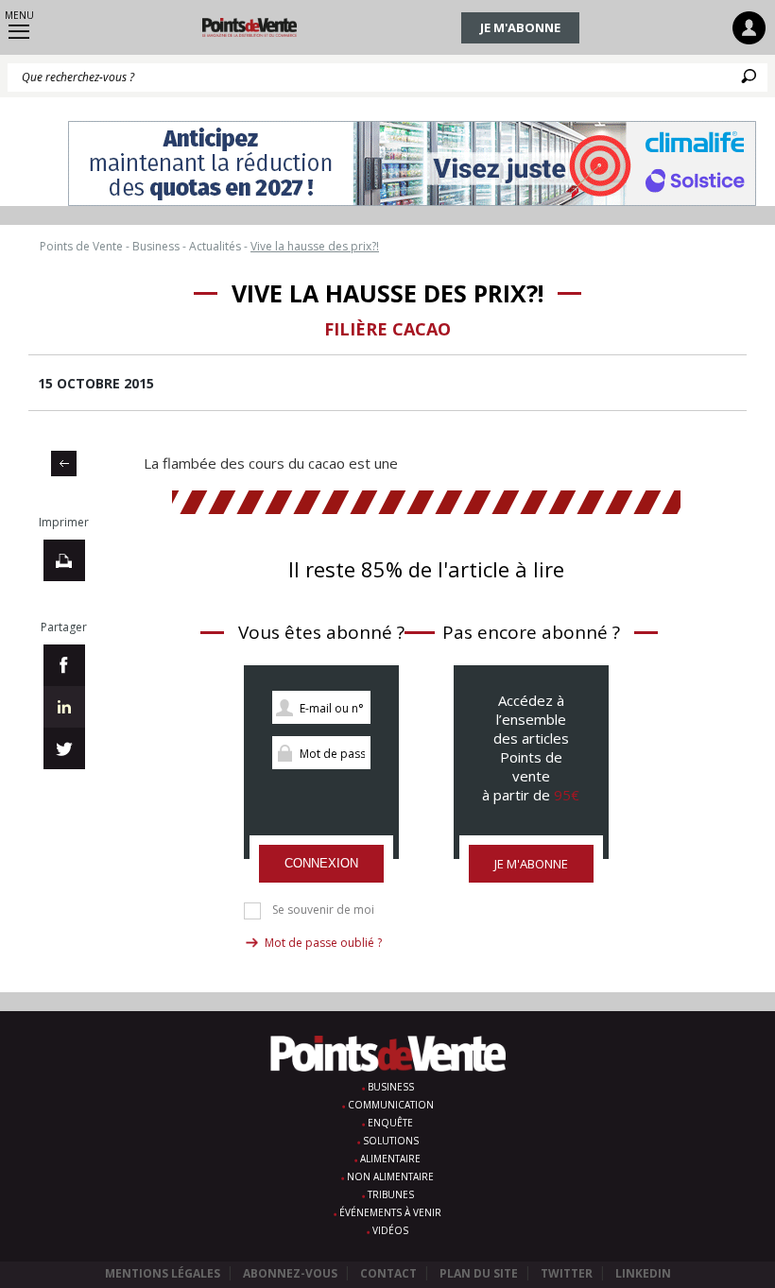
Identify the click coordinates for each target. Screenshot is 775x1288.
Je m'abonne (520, 27)
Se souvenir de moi (323, 910)
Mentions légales (162, 1273)
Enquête (390, 1122)
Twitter (567, 1273)
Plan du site (478, 1273)
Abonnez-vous (290, 1273)
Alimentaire (390, 1158)
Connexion (321, 863)
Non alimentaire (390, 1176)
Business (391, 1086)
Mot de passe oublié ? (323, 943)
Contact (388, 1273)
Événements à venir (390, 1212)
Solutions (391, 1140)
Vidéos (390, 1230)
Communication (391, 1104)
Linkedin (643, 1273)
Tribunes (391, 1194)
